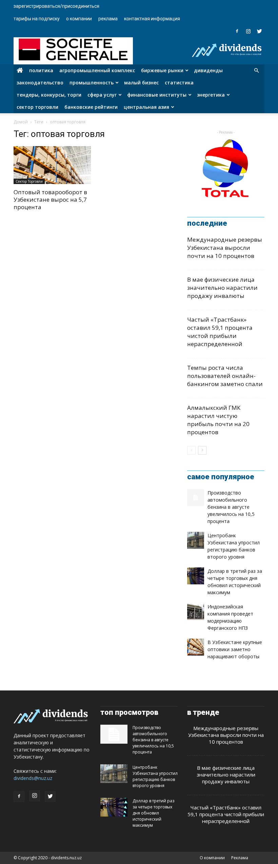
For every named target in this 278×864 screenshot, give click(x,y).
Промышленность (92, 82)
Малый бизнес (141, 82)
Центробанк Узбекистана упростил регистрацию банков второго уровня (155, 776)
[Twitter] (259, 31)
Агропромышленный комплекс (97, 70)
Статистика (179, 82)
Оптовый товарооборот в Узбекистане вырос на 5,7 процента (50, 199)
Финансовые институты (156, 95)
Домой (21, 122)
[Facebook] (237, 31)
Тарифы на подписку (37, 18)
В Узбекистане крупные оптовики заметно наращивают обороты (234, 649)
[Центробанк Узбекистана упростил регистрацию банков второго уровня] (195, 540)
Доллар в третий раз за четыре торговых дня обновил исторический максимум (153, 813)
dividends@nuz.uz (33, 778)
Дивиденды (208, 70)
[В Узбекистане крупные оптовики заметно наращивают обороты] (195, 647)
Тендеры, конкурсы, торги (49, 95)
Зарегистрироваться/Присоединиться (56, 6)
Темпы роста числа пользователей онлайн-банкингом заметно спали (225, 376)
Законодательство (40, 82)
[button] (256, 70)
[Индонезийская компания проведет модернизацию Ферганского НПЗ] (195, 611)
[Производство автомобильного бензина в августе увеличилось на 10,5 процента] (195, 497)
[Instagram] (248, 31)
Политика (41, 70)
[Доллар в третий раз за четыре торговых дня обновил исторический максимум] (195, 575)
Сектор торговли (37, 107)
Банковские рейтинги (91, 107)
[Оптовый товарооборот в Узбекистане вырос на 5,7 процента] (52, 165)
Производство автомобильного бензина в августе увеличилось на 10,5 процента (231, 506)
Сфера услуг (102, 95)
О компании (79, 18)
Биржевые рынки (162, 70)
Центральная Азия (146, 107)
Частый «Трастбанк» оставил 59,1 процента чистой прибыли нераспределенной (220, 332)
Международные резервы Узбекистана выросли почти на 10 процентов (224, 248)
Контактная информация (152, 18)
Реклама (108, 18)
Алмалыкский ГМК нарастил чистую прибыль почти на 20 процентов (218, 420)
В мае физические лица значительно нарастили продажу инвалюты (222, 288)
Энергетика (211, 95)
